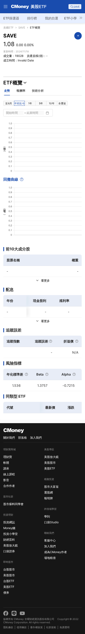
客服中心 (50, 540)
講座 (6, 468)
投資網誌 (9, 522)
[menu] (5, 6)
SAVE (21, 27)
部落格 (22, 437)
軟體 (6, 462)
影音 (6, 480)
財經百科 (9, 539)
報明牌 (48, 498)
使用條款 (22, 627)
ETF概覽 (35, 27)
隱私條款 (8, 627)
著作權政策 (36, 627)
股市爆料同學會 (13, 504)
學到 (47, 516)
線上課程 (9, 474)
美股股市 (9, 575)
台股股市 (9, 569)
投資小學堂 (10, 534)
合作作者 (9, 486)
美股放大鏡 (10, 545)
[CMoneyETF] (29, 6)
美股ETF (8, 586)
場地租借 (50, 558)
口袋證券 (9, 551)
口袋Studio (51, 522)
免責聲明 (65, 627)
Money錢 (9, 528)
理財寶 (7, 457)
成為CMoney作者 (55, 552)
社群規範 (51, 627)
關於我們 (9, 437)
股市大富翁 (51, 486)
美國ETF (8, 27)
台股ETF (8, 581)
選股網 (48, 492)
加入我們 (36, 437)
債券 (6, 592)
